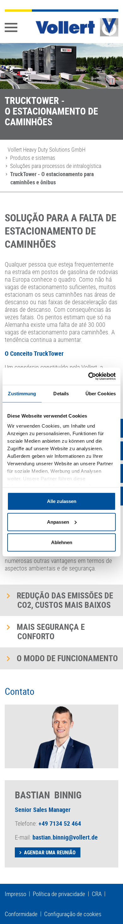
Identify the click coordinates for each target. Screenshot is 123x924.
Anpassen (58, 521)
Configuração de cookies (72, 914)
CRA (97, 894)
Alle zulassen (61, 501)
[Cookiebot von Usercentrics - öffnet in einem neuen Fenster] (88, 376)
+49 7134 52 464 (59, 823)
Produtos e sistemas (32, 157)
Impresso (15, 894)
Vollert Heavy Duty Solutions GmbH (46, 149)
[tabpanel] (61, 91)
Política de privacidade (59, 894)
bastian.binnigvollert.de (65, 837)
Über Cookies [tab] (100, 393)
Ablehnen (61, 542)
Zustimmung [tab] (22, 393)
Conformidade (21, 914)
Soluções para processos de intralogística (55, 166)
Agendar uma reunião (50, 852)
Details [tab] (61, 393)
